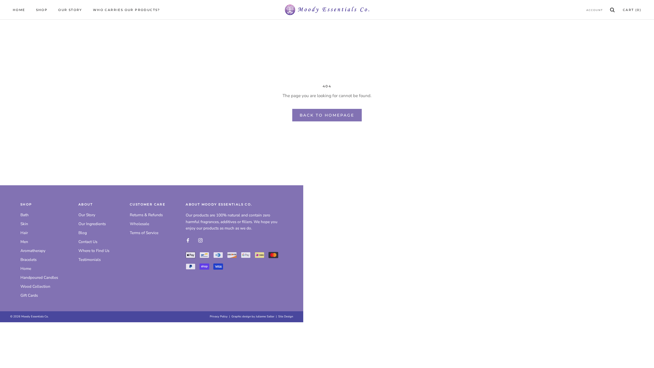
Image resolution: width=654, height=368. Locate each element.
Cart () (632, 10)
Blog (82, 232)
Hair (24, 232)
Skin (24, 223)
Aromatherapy (32, 250)
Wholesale (139, 223)
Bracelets (28, 259)
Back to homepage (327, 115)
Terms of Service (144, 232)
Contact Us (87, 241)
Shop (42, 10)
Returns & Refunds (146, 214)
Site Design (285, 316)
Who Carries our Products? (126, 10)
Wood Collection (35, 286)
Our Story (70, 10)
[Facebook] (188, 240)
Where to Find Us (93, 250)
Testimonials (89, 259)
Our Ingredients (92, 223)
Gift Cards (29, 295)
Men (24, 241)
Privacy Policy (219, 316)
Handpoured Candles (39, 277)
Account (594, 10)
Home (19, 10)
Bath (24, 214)
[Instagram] (200, 240)
